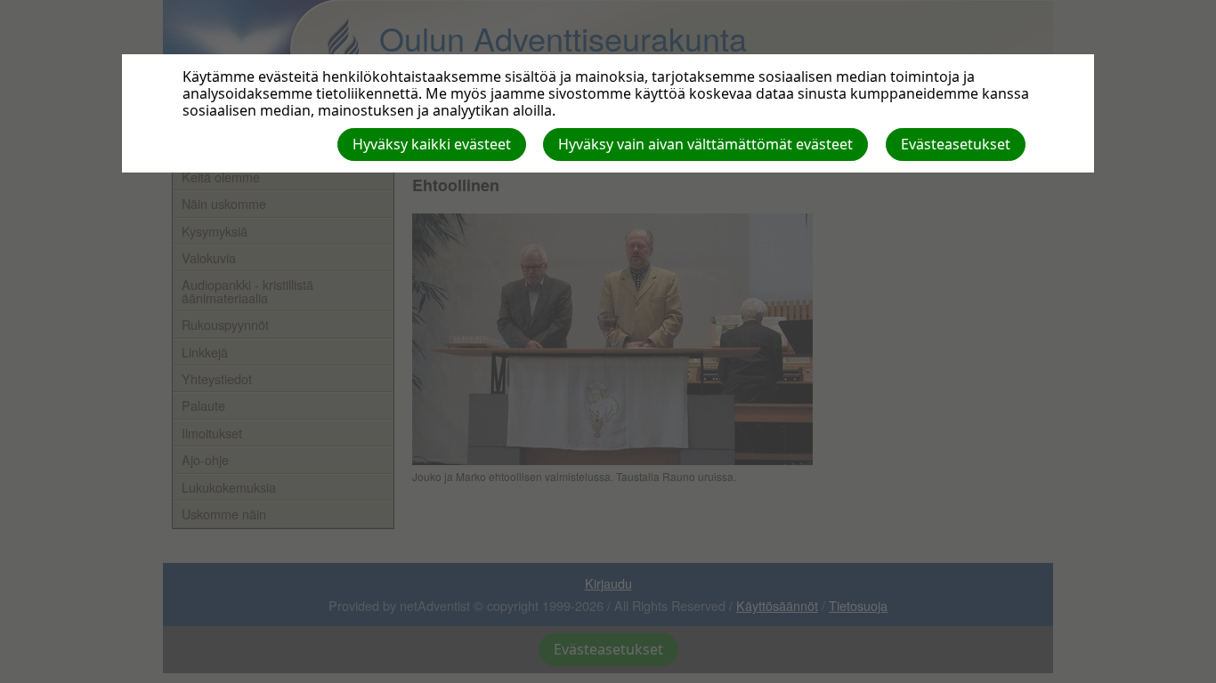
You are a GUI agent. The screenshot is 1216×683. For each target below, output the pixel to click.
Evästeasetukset (955, 144)
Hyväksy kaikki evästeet (432, 144)
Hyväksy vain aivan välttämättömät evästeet (705, 144)
